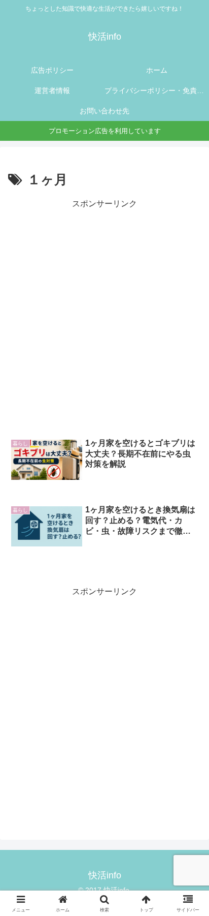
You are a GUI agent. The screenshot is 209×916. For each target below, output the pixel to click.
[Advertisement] (104, 315)
